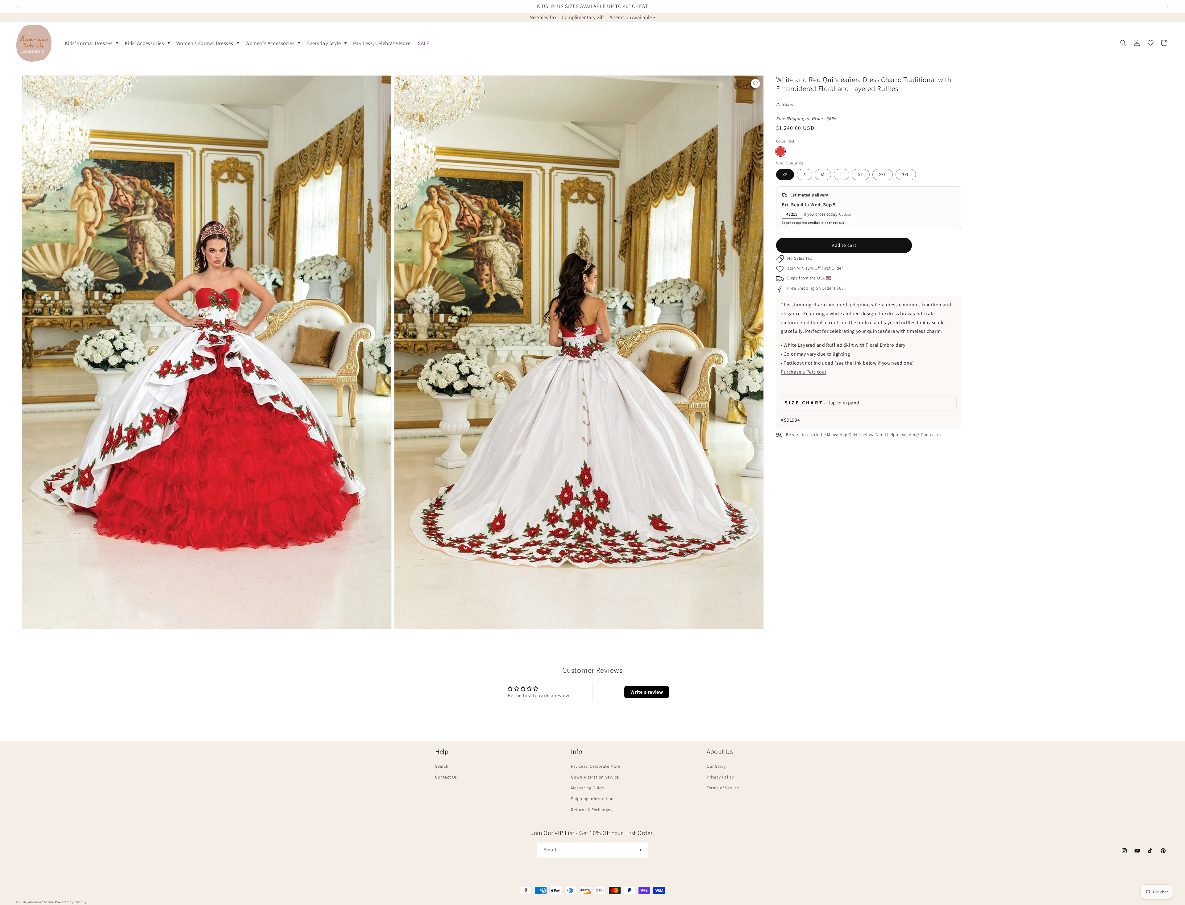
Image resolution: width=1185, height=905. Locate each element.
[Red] (780, 151)
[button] (91, 43)
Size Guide (794, 162)
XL (860, 174)
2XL (882, 174)
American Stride (41, 902)
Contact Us (446, 777)
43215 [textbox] (792, 214)
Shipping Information (592, 798)
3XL (905, 174)
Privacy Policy (720, 777)
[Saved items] (1150, 43)
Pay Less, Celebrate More (595, 766)
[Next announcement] (1167, 6)
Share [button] (788, 104)
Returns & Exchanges (591, 809)
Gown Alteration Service (595, 777)
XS (785, 174)
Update (845, 214)
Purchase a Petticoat (803, 371)
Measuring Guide (587, 788)
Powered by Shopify (71, 902)
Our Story (716, 766)
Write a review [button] (646, 692)
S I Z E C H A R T (822, 402)
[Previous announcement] (17, 6)
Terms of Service (723, 788)
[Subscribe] (641, 850)
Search (442, 766)
